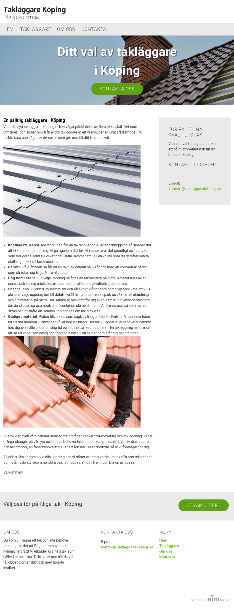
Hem (8, 29)
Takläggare (35, 29)
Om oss (66, 29)
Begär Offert (204, 505)
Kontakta (93, 29)
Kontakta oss (117, 89)
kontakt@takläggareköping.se (194, 189)
